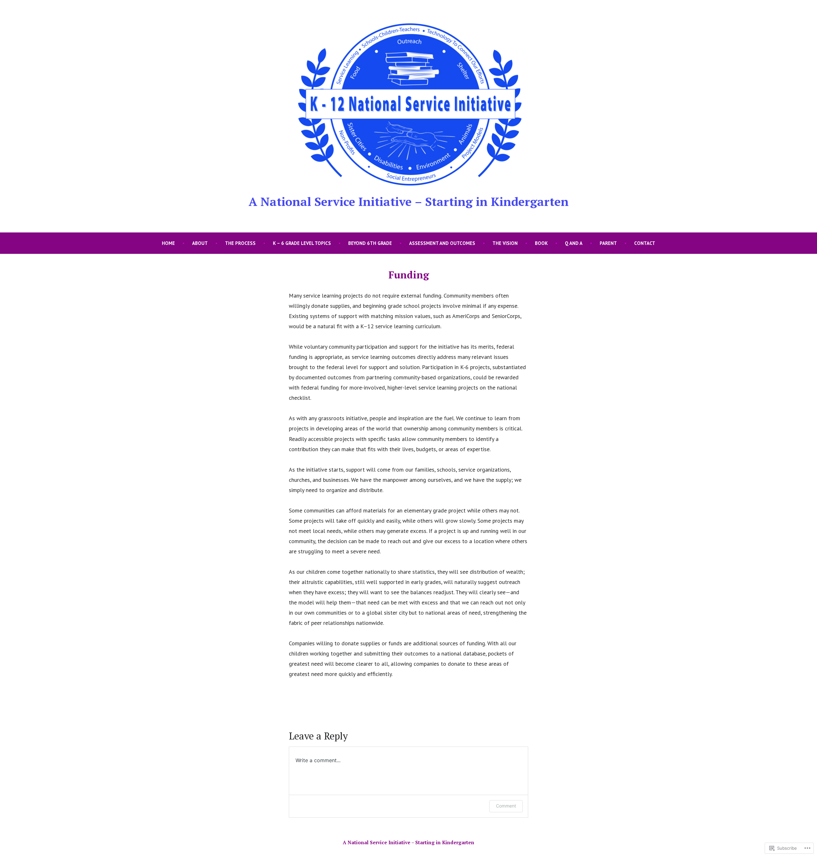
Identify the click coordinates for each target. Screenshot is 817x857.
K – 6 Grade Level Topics (302, 243)
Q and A (573, 243)
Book (541, 243)
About (200, 243)
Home (168, 243)
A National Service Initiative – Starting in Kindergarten (409, 201)
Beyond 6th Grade (370, 243)
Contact (644, 243)
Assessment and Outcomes (442, 243)
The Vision (505, 243)
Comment (506, 805)
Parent (608, 243)
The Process (240, 243)
